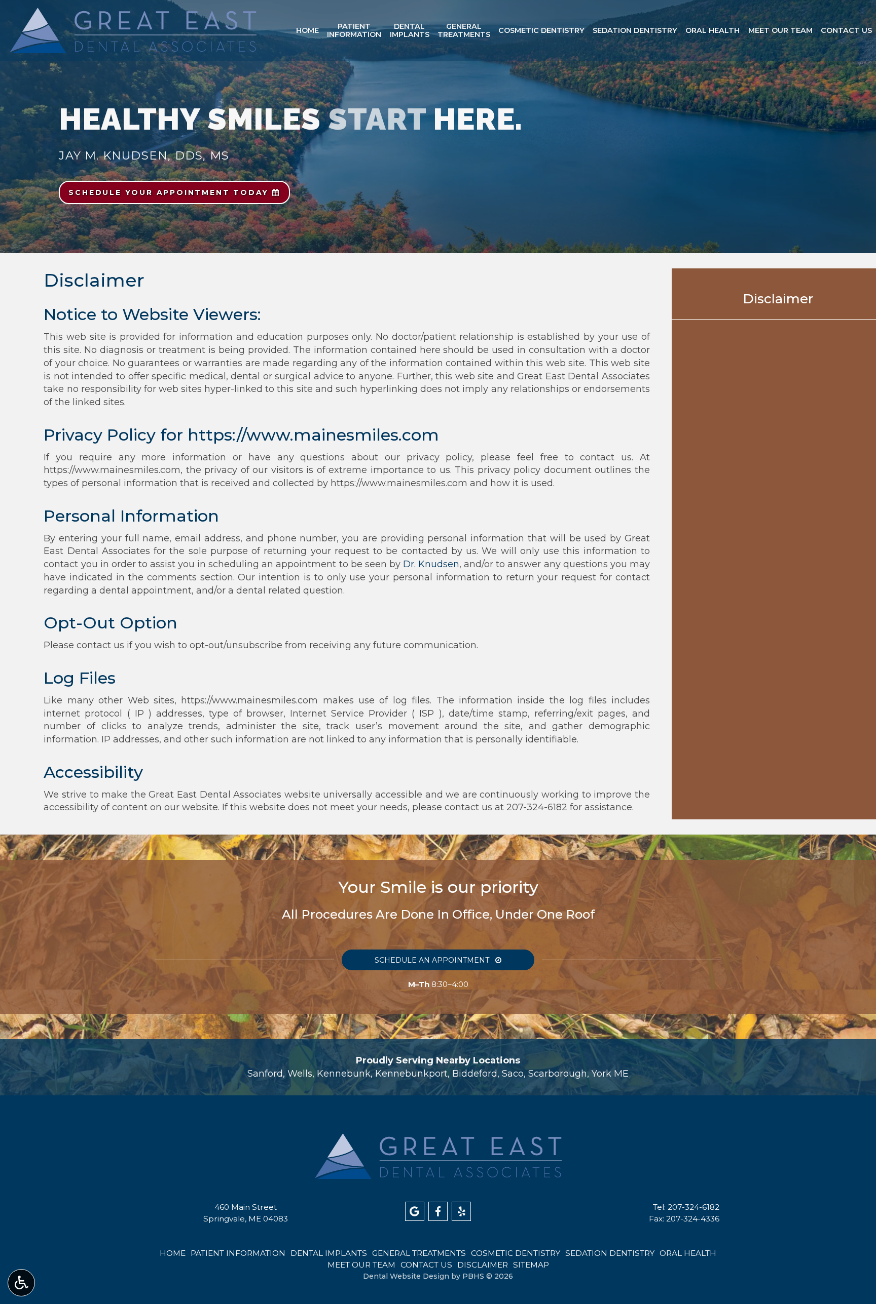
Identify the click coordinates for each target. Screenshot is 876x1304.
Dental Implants (328, 1253)
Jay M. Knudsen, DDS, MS (144, 155)
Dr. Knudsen (431, 564)
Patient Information (238, 1253)
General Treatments (419, 1253)
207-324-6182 (536, 807)
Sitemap (531, 1265)
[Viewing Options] (21, 1282)
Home (307, 30)
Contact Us (846, 30)
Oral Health (712, 30)
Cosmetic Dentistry (541, 30)
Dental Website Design (406, 1276)
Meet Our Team (780, 30)
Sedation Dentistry (635, 30)
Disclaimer (778, 299)
